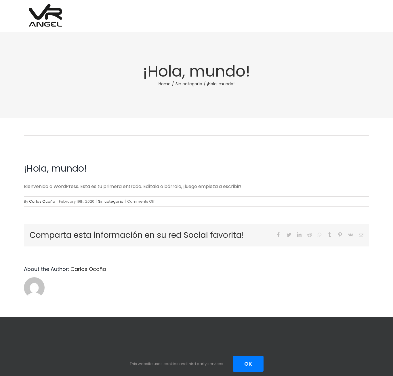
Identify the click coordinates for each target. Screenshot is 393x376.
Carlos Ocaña (42, 201)
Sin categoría (110, 201)
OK (248, 363)
